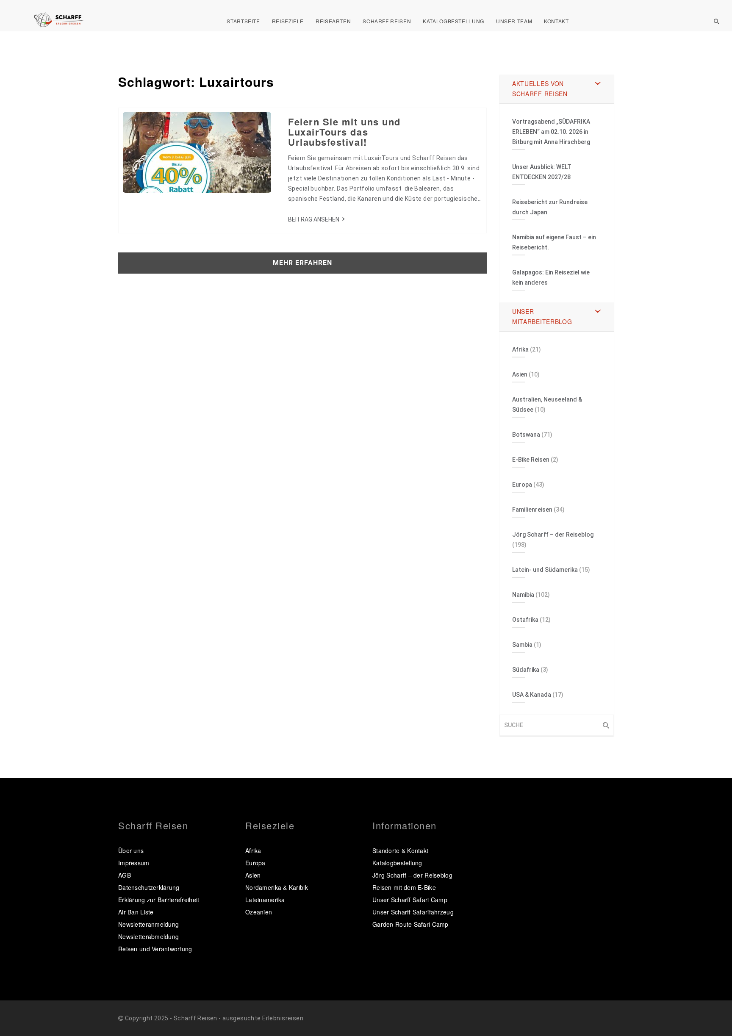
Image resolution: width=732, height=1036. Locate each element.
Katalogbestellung (453, 21)
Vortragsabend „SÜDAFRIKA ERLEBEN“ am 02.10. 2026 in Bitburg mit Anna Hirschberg (551, 131)
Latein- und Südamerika (545, 569)
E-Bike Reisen (530, 459)
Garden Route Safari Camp (410, 924)
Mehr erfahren (302, 263)
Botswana (526, 434)
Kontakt (556, 21)
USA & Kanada (531, 694)
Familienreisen (532, 509)
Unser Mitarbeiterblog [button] (542, 316)
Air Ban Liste (136, 912)
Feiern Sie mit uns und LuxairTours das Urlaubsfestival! (344, 132)
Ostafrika (525, 619)
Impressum (134, 863)
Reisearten (333, 21)
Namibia (523, 594)
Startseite (243, 21)
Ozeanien (258, 912)
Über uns (131, 850)
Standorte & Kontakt (400, 850)
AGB (124, 875)
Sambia (522, 644)
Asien (519, 374)
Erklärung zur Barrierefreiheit (158, 899)
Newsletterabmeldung (148, 936)
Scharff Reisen (387, 21)
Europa (522, 484)
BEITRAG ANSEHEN (313, 219)
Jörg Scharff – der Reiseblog (552, 534)
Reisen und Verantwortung (155, 949)
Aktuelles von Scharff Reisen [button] (540, 88)
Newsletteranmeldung (148, 924)
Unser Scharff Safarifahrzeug (413, 912)
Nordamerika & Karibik (276, 887)
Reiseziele (288, 21)
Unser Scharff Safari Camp (409, 899)
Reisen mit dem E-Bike (404, 887)
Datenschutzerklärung (149, 887)
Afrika (520, 349)
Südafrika (525, 669)
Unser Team (514, 21)
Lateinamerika (265, 899)
